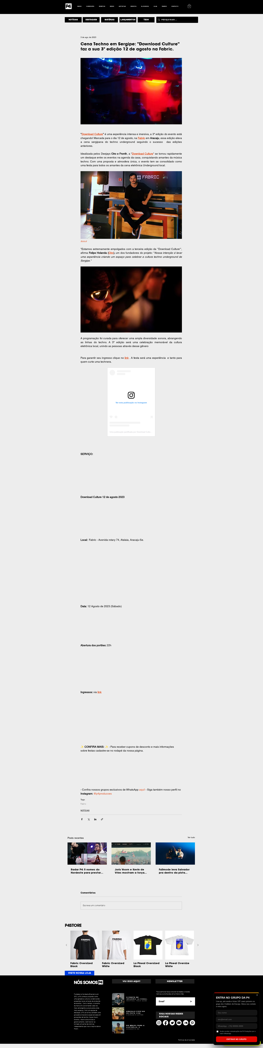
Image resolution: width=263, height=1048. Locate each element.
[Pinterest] (192, 1022)
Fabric (83, 804)
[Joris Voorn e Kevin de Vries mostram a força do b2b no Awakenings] (131, 853)
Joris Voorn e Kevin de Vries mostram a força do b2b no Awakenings (130, 871)
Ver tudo (191, 837)
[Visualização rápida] (84, 945)
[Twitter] (172, 1022)
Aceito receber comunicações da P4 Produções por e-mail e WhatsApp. (238, 1032)
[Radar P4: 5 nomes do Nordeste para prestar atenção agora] (87, 853)
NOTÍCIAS (85, 810)
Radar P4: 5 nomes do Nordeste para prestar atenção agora (86, 871)
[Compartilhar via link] (102, 819)
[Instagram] (158, 1022)
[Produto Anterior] (66, 945)
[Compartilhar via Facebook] (82, 819)
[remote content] (131, 402)
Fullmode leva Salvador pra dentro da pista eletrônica (174, 871)
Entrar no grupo (237, 1039)
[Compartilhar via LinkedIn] (95, 819)
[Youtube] (179, 1022)
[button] (189, 6)
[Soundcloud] (185, 1022)
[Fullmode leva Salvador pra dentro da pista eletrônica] (175, 853)
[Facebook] (165, 1022)
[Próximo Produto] (198, 945)
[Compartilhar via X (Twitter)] (88, 819)
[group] (132, 949)
